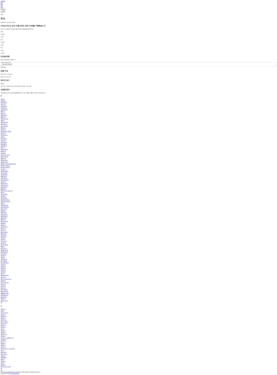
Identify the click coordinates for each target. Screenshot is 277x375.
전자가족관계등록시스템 (10, 372)
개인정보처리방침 (14, 373)
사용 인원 (10, 64)
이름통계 (3, 1)
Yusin (2, 83)
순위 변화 (4, 64)
